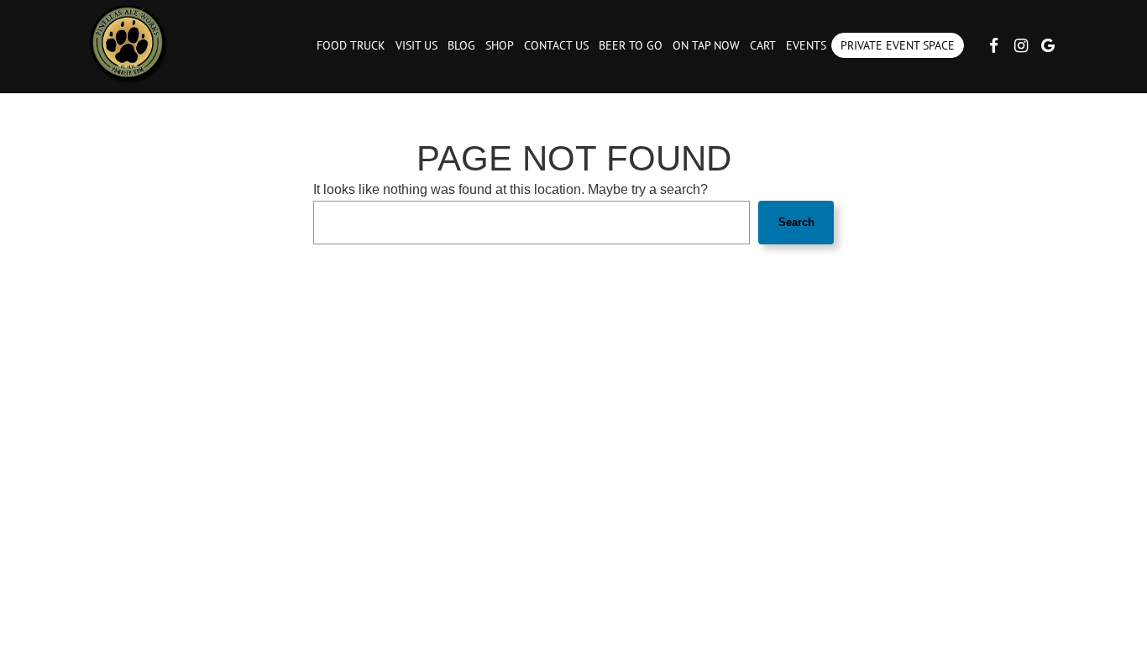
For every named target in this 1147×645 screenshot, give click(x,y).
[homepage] (128, 42)
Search (796, 222)
